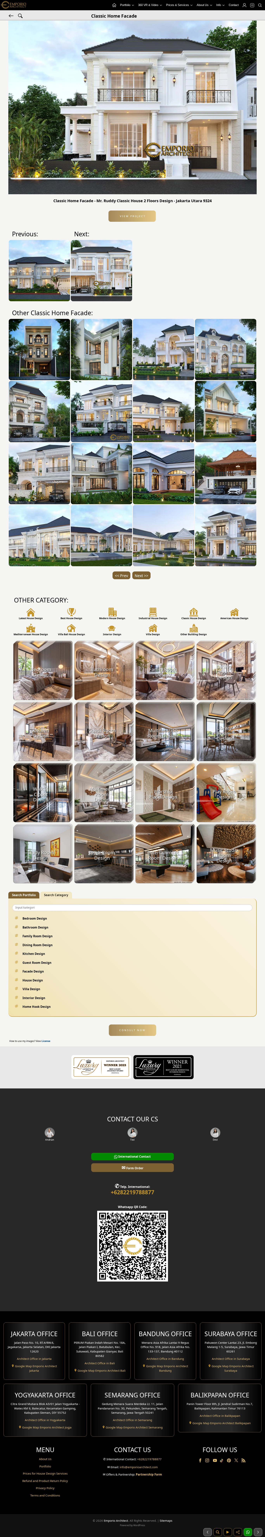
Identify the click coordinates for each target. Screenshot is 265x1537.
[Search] (259, 5)
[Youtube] (215, 1461)
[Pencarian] (217, 1532)
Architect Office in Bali (100, 1363)
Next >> (141, 575)
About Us (203, 5)
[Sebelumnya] (207, 1532)
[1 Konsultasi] (248, 1532)
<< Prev (121, 575)
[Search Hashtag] (20, 15)
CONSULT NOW (132, 1030)
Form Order (132, 1167)
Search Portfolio (23, 895)
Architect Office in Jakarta (34, 1359)
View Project (132, 216)
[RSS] (243, 1461)
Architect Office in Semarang (132, 1420)
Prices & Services (178, 5)
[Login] (244, 5)
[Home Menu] (114, 5)
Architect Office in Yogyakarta (45, 1420)
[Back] (11, 15)
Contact (234, 5)
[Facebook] (200, 1461)
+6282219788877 (132, 1192)
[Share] (238, 1532)
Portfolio (125, 5)
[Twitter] (236, 1462)
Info (219, 5)
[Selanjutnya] (258, 1532)
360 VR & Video (148, 5)
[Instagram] (207, 1461)
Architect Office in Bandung (165, 1359)
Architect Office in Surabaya (231, 1359)
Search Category (56, 895)
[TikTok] (222, 1461)
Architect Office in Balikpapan (220, 1416)
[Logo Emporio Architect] (13, 5)
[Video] (227, 1532)
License (46, 1041)
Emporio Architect (116, 1520)
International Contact (134, 1156)
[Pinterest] (229, 1461)
